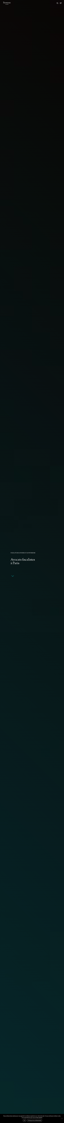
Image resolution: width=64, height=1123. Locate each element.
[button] (61, 3)
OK (24, 1120)
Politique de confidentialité (34, 1120)
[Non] (62, 1118)
